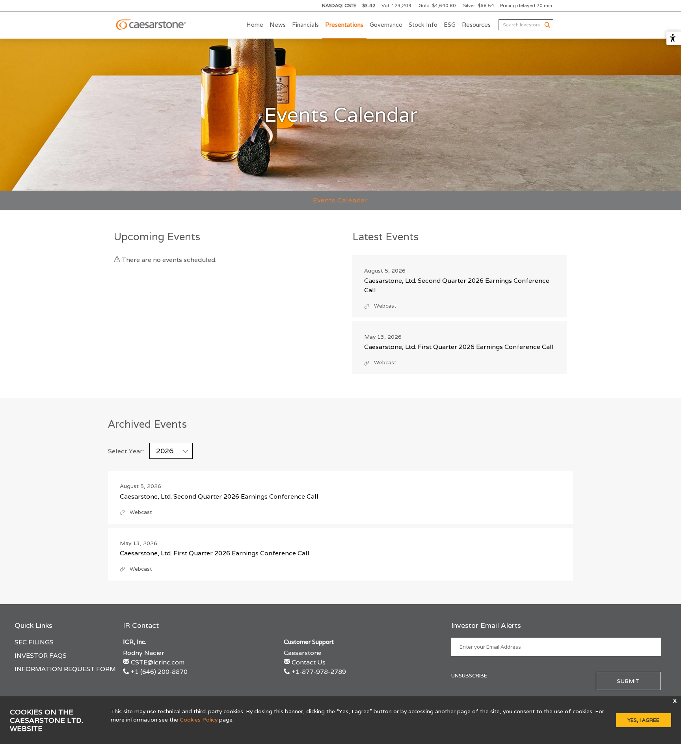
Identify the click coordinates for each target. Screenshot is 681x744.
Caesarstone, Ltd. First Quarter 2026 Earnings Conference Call (459, 347)
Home (254, 24)
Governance (386, 24)
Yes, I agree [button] (643, 720)
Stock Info (423, 24)
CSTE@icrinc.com (157, 662)
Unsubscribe (469, 675)
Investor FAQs (41, 655)
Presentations (344, 24)
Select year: (126, 451)
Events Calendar (340, 200)
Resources (476, 24)
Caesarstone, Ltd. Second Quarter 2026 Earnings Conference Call (219, 496)
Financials (305, 24)
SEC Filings (34, 642)
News (278, 24)
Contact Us (309, 662)
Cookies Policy (199, 719)
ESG (450, 24)
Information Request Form (65, 669)
